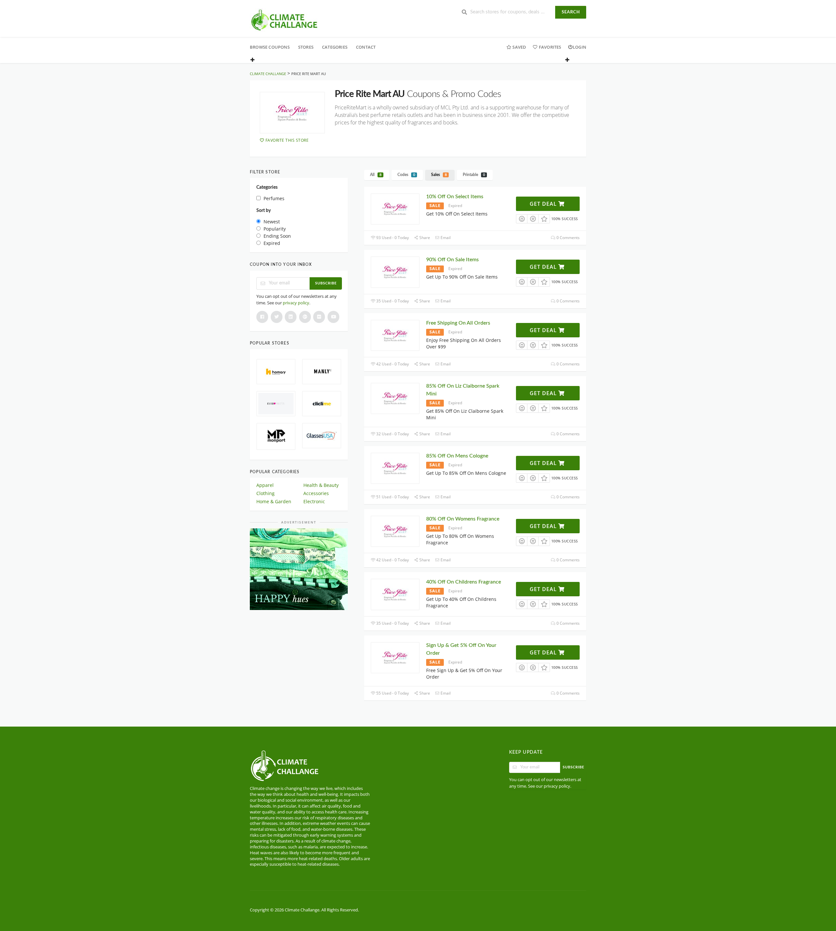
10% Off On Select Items (454, 196)
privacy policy (296, 303)
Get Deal (544, 203)
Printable (474, 175)
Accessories (316, 493)
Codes (406, 175)
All (375, 175)
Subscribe (326, 283)
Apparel (265, 485)
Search (571, 12)
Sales (439, 175)
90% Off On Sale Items (452, 259)
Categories (334, 47)
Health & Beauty (321, 485)
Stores (306, 47)
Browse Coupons (270, 47)
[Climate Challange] (284, 19)
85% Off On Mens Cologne (457, 455)
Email (445, 237)
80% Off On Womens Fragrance (462, 519)
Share (424, 237)
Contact (366, 47)
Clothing (265, 493)
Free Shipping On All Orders (458, 323)
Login (579, 47)
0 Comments (567, 237)
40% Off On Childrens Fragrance (463, 582)
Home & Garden (273, 501)
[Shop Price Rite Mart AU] (292, 113)
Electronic (314, 501)
